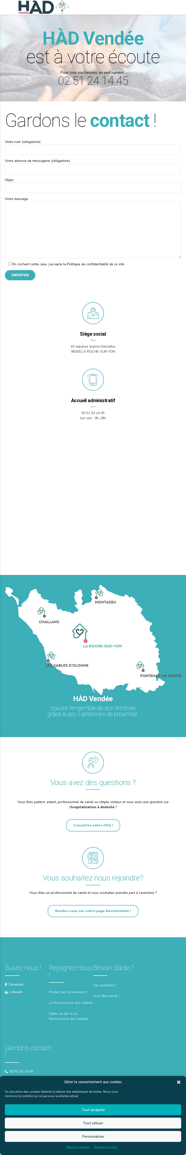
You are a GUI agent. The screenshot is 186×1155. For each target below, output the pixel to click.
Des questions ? (105, 985)
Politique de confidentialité (87, 264)
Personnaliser (93, 1136)
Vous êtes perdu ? (106, 996)
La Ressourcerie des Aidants (71, 1002)
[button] (178, 1082)
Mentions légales (78, 1147)
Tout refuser (93, 1123)
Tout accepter (93, 1109)
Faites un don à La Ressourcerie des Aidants (68, 1016)
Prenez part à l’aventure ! (68, 992)
